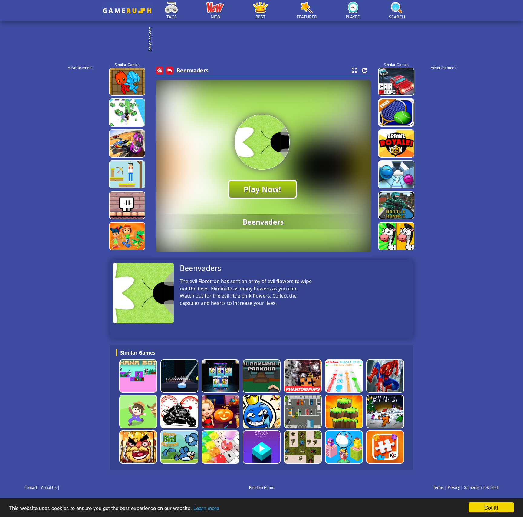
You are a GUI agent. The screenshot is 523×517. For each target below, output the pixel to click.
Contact (30, 487)
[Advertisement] (264, 39)
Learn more (206, 508)
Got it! (491, 507)
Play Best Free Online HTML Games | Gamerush (127, 11)
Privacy (454, 487)
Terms (438, 487)
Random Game (261, 487)
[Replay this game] (364, 70)
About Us (49, 487)
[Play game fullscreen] (354, 70)
